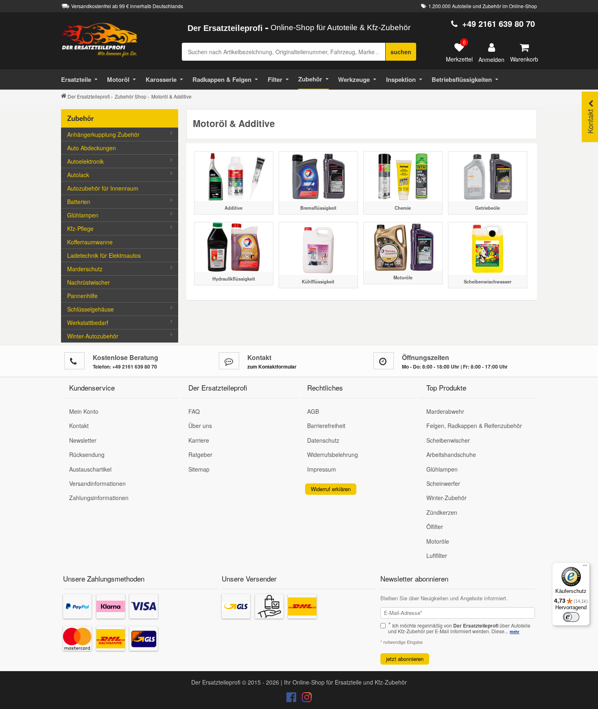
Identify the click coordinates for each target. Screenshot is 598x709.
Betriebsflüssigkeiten (462, 79)
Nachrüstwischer (88, 282)
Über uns (200, 425)
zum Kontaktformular (272, 366)
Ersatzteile (76, 79)
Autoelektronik (85, 161)
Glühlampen (82, 215)
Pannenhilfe (82, 296)
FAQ (194, 411)
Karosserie (161, 79)
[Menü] (585, 567)
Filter (275, 79)
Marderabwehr (445, 411)
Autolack (78, 175)
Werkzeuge (354, 79)
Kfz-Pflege (80, 228)
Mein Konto (83, 411)
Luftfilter (436, 555)
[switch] (571, 617)
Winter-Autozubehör (92, 336)
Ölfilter (434, 526)
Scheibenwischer (448, 440)
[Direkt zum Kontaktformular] (229, 360)
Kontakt (79, 425)
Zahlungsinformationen (99, 498)
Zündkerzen (441, 512)
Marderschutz (85, 269)
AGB (313, 411)
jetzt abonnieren (404, 659)
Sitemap (199, 469)
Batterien (78, 202)
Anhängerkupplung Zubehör (103, 134)
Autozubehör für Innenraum (102, 188)
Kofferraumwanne (90, 242)
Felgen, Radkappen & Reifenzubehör (474, 425)
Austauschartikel (90, 469)
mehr (514, 631)
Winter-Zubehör (446, 498)
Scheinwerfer (443, 483)
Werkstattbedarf (87, 322)
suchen (401, 52)
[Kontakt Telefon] (74, 360)
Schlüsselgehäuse (90, 309)
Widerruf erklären (331, 489)
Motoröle (437, 541)
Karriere (198, 440)
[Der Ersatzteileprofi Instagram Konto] (305, 699)
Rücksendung (87, 454)
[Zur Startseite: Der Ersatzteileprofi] (99, 39)
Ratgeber (200, 454)
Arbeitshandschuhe (451, 454)
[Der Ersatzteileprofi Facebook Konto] (292, 699)
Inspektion (401, 79)
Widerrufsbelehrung (332, 454)
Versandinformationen (97, 483)
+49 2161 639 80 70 (498, 23)
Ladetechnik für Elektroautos (104, 255)
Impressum (321, 469)
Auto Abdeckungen (91, 148)
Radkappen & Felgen (221, 79)
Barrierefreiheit (326, 425)
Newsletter (82, 440)
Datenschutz (323, 440)
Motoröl (118, 79)
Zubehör (310, 79)
